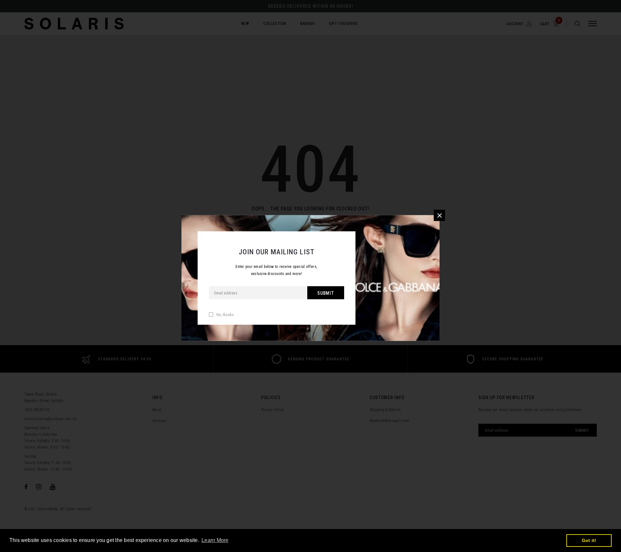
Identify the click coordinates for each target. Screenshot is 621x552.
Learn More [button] (215, 540)
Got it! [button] (589, 540)
